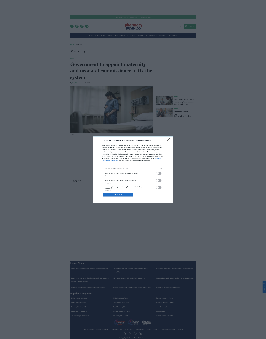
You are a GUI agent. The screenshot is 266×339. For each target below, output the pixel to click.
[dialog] (133, 169)
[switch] (158, 173)
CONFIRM (118, 194)
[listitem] (133, 169)
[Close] (169, 140)
